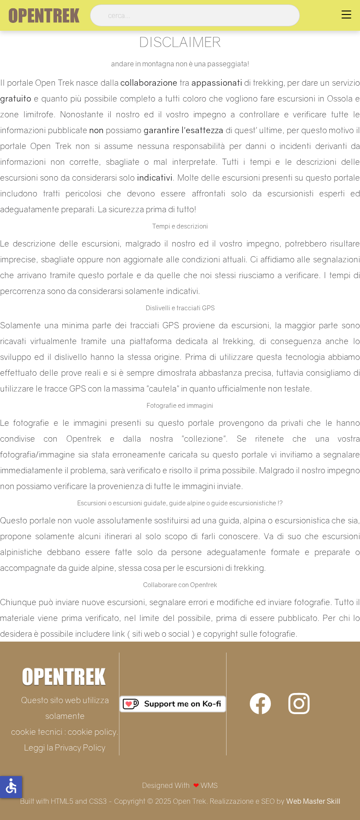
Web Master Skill (313, 801)
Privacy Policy (80, 747)
